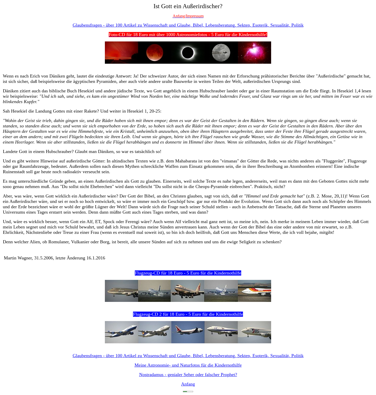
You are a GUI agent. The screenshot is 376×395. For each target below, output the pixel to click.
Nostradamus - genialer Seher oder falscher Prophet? (188, 374)
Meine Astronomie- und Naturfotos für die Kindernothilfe (188, 365)
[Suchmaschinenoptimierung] (188, 390)
